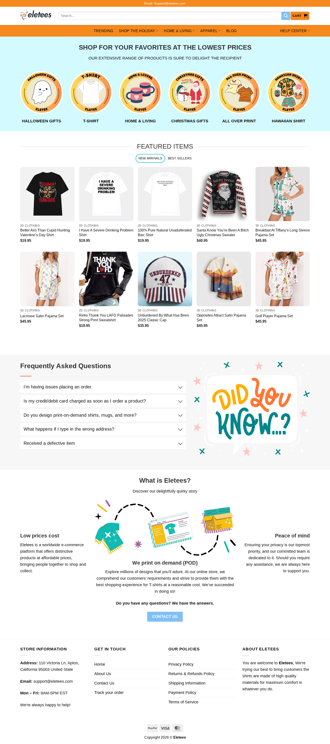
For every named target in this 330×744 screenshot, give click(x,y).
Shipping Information (186, 683)
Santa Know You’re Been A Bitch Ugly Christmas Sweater (223, 232)
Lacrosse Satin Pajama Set (42, 316)
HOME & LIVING (177, 31)
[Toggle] (180, 387)
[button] (300, 16)
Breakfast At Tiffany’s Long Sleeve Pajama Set (282, 232)
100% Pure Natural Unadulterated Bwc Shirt (165, 232)
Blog (231, 31)
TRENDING (103, 31)
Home (99, 664)
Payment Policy (182, 692)
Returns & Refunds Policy (191, 673)
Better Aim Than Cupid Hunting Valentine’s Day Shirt (45, 232)
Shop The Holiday (137, 31)
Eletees (27, 545)
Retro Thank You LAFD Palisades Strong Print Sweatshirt (106, 317)
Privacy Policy (181, 664)
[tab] (150, 158)
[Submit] (286, 16)
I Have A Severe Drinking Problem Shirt (106, 232)
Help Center (293, 31)
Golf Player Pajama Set (274, 316)
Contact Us (104, 683)
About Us (102, 673)
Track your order (109, 692)
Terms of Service (183, 702)
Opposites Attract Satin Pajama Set (221, 317)
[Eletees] (35, 16)
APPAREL (209, 31)
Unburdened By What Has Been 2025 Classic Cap (163, 317)
